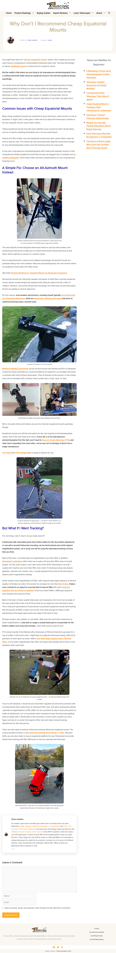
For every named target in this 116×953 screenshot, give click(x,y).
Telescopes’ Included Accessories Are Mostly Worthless (96, 85)
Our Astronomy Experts (96, 932)
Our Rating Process (97, 936)
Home (9, 13)
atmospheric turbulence (12, 561)
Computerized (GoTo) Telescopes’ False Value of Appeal (97, 96)
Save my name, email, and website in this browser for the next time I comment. (38, 908)
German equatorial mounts (35, 59)
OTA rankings (21, 452)
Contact (96, 928)
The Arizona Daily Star (27, 829)
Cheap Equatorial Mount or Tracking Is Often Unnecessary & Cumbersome (98, 107)
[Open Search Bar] (109, 13)
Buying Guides (43, 13)
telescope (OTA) (63, 440)
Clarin (65, 826)
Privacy (47, 951)
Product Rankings (22, 13)
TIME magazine (26, 826)
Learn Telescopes (82, 13)
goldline (30, 590)
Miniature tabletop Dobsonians (15, 368)
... (12, 847)
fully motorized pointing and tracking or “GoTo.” (45, 732)
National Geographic (40, 826)
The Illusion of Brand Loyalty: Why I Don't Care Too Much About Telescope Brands (98, 144)
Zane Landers (32, 40)
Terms (52, 951)
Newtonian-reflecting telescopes (48, 298)
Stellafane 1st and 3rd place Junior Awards (26, 831)
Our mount (7, 452)
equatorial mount (18, 66)
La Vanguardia (54, 826)
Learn (50, 40)
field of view (63, 584)
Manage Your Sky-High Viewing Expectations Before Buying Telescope (98, 126)
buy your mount (48, 440)
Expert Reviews (60, 13)
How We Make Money (97, 939)
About (99, 13)
